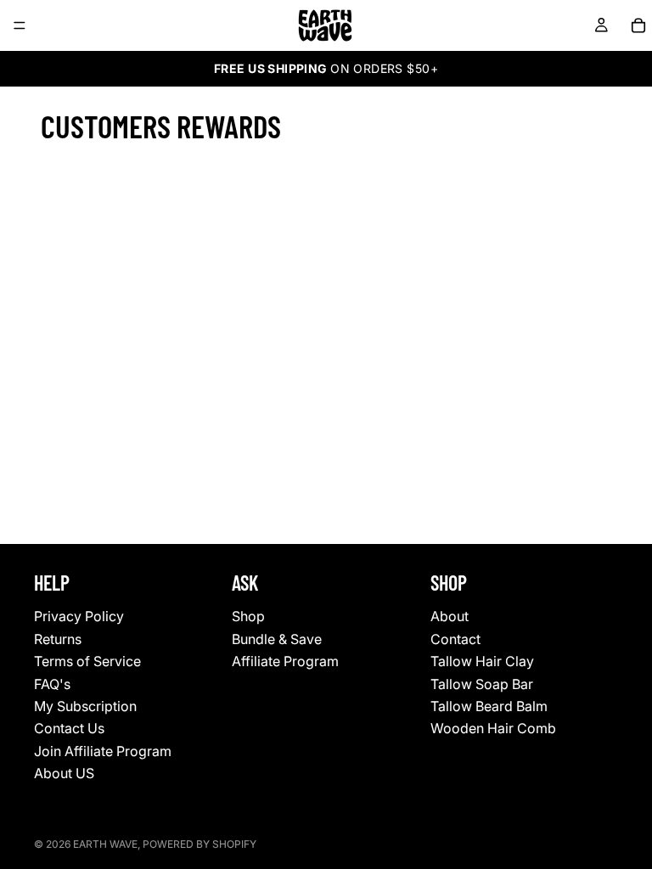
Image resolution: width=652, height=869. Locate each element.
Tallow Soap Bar (481, 683)
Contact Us (69, 728)
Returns (58, 639)
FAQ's (52, 683)
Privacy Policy (79, 616)
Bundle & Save (277, 639)
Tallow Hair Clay (482, 661)
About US (64, 773)
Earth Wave (105, 844)
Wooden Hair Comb (493, 728)
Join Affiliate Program (102, 751)
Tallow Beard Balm (489, 706)
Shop (248, 616)
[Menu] (19, 25)
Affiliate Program (285, 661)
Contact (455, 639)
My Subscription (85, 706)
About (449, 616)
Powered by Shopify (199, 844)
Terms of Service (87, 661)
